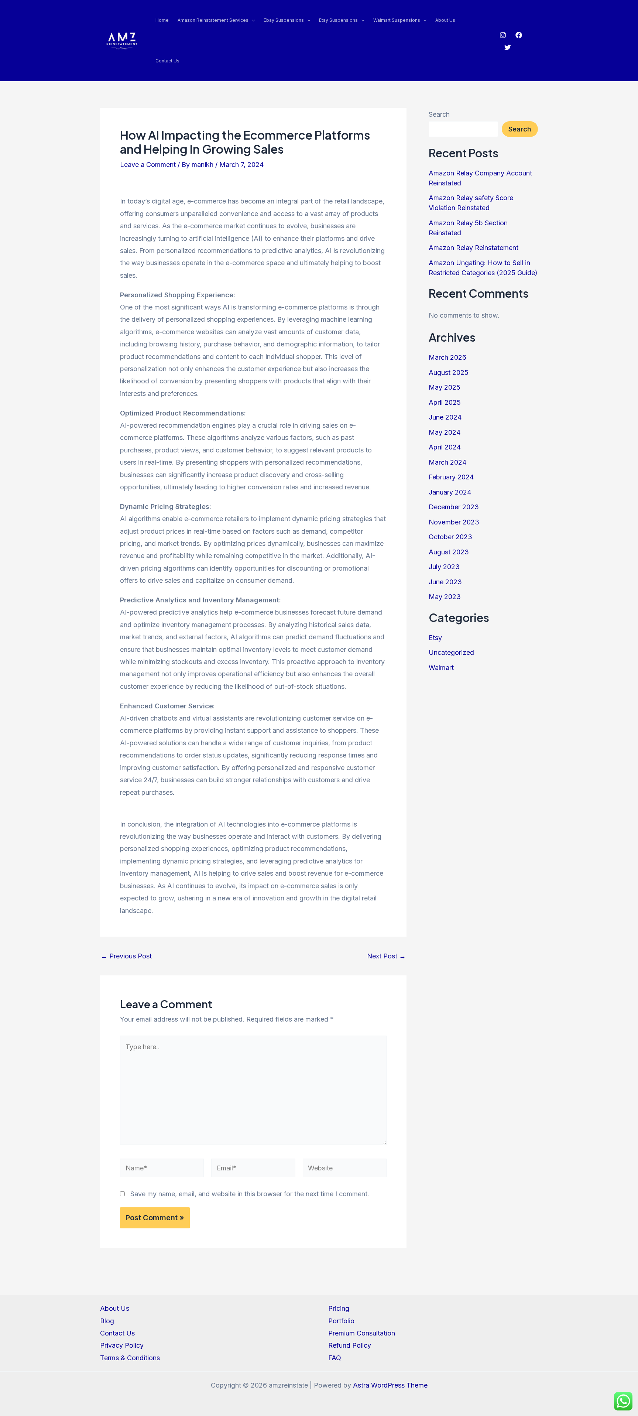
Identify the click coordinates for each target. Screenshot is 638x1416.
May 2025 (444, 387)
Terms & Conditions (130, 1358)
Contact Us (167, 61)
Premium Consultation (361, 1333)
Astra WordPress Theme (390, 1385)
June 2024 (445, 417)
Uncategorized (451, 652)
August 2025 (449, 372)
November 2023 (454, 522)
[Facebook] (518, 35)
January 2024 (450, 492)
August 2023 (449, 552)
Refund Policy (349, 1345)
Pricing (338, 1308)
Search (439, 114)
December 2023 (454, 507)
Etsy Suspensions (338, 20)
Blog (107, 1321)
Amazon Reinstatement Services (213, 20)
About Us (445, 20)
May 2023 (445, 597)
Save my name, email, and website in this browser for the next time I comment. (249, 1194)
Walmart (441, 667)
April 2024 (445, 447)
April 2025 (445, 402)
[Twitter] (507, 47)
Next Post (386, 956)
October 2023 (450, 537)
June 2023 (445, 582)
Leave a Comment (148, 164)
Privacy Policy (122, 1345)
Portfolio (341, 1321)
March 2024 (447, 462)
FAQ (334, 1358)
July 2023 (444, 567)
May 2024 (444, 432)
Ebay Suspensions (284, 20)
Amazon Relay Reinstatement (473, 248)
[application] (251, 20)
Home (162, 20)
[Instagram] (503, 35)
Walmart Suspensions (396, 20)
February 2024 (451, 477)
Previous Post (126, 956)
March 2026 (447, 357)
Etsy (435, 638)
